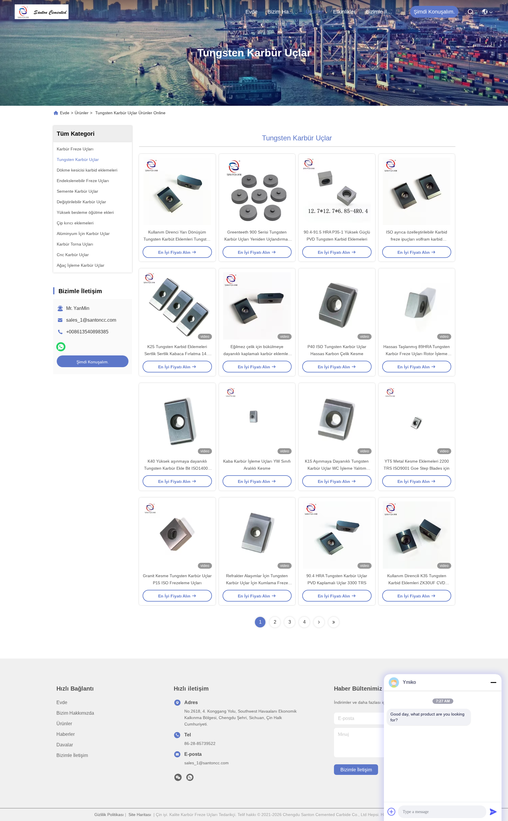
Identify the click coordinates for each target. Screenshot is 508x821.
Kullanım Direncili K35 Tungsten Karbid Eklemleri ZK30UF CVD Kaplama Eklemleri (416, 582)
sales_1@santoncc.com (91, 320)
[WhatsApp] (61, 346)
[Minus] (493, 682)
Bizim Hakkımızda (282, 12)
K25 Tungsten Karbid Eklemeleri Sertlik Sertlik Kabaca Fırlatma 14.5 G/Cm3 (177, 353)
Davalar (64, 744)
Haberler (65, 734)
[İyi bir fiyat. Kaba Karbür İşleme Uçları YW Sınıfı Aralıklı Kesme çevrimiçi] (257, 420)
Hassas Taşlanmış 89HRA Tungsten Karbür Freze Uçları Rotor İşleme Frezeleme (416, 353)
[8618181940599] (190, 779)
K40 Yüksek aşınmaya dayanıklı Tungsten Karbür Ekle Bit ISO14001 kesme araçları (177, 468)
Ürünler (314, 12)
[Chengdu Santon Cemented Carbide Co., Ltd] (41, 11)
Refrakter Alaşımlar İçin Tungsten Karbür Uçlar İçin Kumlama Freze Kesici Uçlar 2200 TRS (257, 582)
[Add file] (391, 811)
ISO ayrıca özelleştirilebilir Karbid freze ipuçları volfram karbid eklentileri (416, 239)
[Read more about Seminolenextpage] (319, 622)
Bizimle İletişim (380, 12)
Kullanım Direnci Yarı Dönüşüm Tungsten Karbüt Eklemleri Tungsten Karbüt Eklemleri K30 (177, 239)
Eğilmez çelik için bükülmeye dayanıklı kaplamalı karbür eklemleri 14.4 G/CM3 (256, 353)
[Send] (493, 811)
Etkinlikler (344, 12)
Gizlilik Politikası (109, 814)
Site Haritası (139, 814)
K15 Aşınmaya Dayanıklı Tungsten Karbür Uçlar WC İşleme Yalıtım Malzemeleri (337, 468)
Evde (251, 12)
